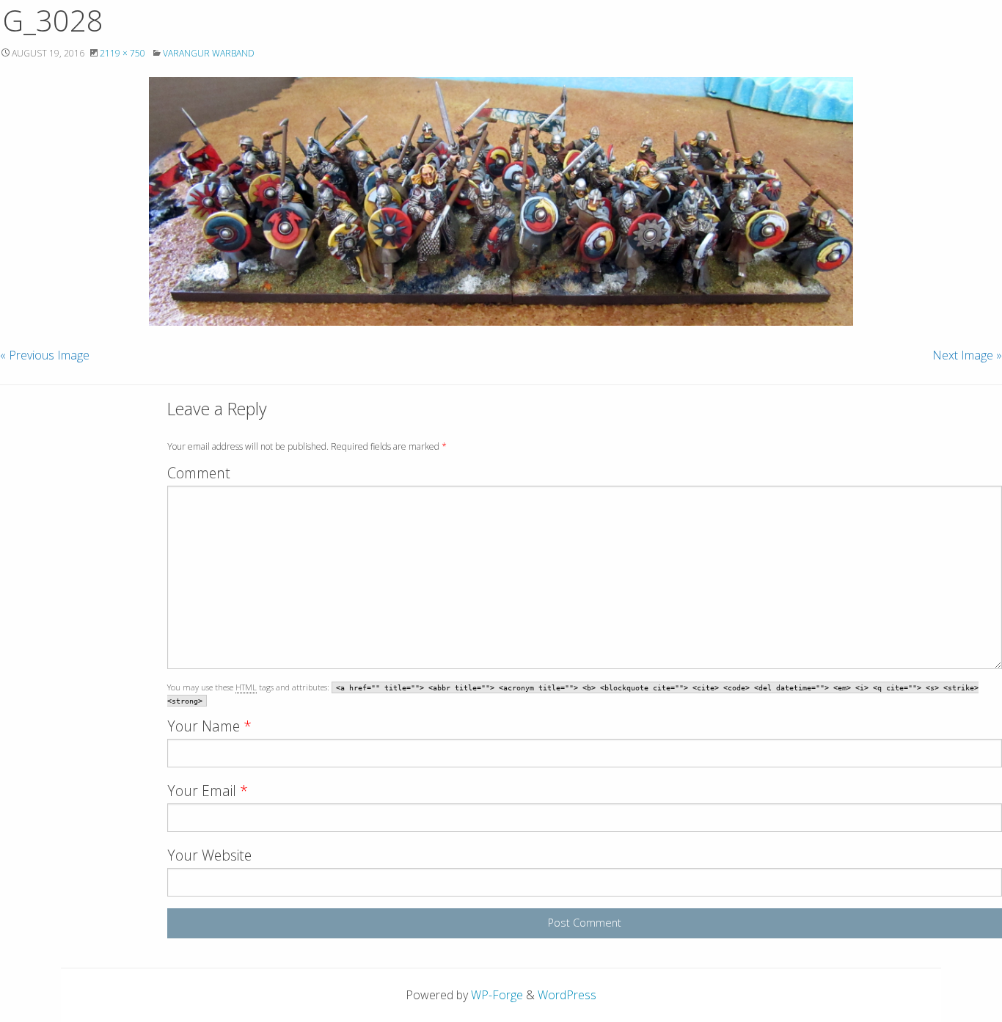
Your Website (209, 855)
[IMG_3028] (501, 201)
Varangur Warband (209, 53)
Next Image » (967, 355)
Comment (198, 473)
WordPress (567, 995)
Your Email (207, 790)
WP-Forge (497, 995)
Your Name (209, 726)
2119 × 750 (122, 53)
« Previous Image (44, 355)
